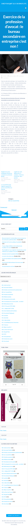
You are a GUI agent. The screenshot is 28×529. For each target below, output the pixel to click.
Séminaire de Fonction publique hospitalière (12, 242)
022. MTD (4, 334)
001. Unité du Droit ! (6, 285)
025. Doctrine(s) (5, 341)
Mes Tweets (3, 430)
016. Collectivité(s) (6, 320)
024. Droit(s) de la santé (7, 338)
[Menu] (25, 8)
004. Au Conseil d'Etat (13, 200)
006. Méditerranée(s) (6, 296)
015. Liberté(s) (5, 317)
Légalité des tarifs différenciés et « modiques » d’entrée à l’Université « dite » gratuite (19, 174)
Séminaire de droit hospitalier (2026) (10, 253)
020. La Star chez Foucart (7, 329)
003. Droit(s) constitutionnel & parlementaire (12, 289)
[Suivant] (22, 384)
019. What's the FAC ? (7, 327)
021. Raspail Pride (6, 331)
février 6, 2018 (12, 76)
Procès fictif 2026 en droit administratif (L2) (12, 258)
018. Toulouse (5, 324)
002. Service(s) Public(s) (7, 287)
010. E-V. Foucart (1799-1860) (8, 306)
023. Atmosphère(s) (6, 336)
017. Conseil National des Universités (10, 322)
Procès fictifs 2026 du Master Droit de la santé (12, 262)
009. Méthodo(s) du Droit (7, 303)
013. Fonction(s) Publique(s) (8, 313)
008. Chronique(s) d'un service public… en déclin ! (13, 301)
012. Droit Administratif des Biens (9, 310)
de (14, 384)
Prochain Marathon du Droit (8, 266)
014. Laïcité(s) (5, 315)
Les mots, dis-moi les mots (8, 256)
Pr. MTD (4, 76)
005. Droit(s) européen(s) (7, 294)
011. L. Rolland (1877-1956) (8, 308)
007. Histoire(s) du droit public (8, 299)
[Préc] (6, 384)
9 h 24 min (20, 76)
